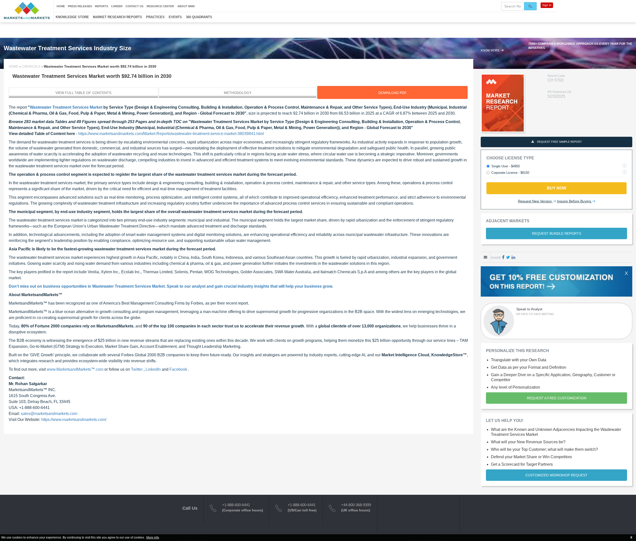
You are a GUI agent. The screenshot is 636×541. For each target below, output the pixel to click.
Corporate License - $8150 (510, 173)
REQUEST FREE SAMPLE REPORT (559, 141)
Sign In (547, 5)
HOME (14, 66)
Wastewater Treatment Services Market (66, 107)
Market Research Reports (117, 17)
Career (116, 6)
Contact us (134, 6)
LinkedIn (154, 369)
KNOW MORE (490, 54)
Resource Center (160, 6)
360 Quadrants (199, 17)
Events (175, 17)
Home (61, 6)
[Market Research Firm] (27, 10)
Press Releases (80, 6)
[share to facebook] (503, 257)
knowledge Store (72, 17)
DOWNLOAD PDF (392, 93)
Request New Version (535, 201)
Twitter (137, 369)
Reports (101, 6)
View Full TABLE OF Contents (83, 93)
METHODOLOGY (237, 93)
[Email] (485, 257)
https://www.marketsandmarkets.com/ (73, 419)
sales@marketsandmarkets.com (49, 413)
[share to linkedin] (513, 257)
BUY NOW (556, 188)
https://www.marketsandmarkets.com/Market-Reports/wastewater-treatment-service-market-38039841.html (171, 134)
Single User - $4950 (505, 166)
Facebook (178, 369)
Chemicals (31, 66)
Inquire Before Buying (574, 201)
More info (152, 537)
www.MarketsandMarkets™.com (75, 369)
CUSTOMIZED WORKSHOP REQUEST (556, 475)
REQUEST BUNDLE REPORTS (556, 233)
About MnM (186, 6)
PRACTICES (155, 17)
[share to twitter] (508, 257)
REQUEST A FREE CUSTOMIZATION (556, 398)
